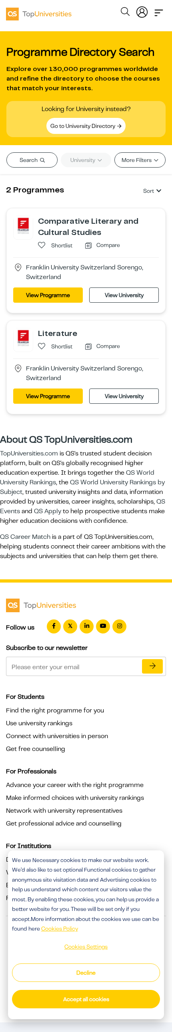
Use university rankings (39, 723)
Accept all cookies (86, 999)
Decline (86, 972)
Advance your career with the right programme (75, 785)
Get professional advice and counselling (64, 824)
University (83, 160)
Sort (148, 190)
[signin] (142, 10)
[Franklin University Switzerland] (23, 225)
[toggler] (158, 10)
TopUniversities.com (29, 453)
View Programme (48, 295)
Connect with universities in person (57, 736)
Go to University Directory (83, 126)
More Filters (137, 160)
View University (124, 295)
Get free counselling (35, 749)
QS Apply (47, 511)
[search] (125, 13)
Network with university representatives (64, 811)
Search (29, 160)
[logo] (39, 11)
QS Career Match (25, 537)
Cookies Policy (59, 928)
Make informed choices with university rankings (75, 798)
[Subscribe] (152, 666)
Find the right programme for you (55, 710)
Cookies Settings (86, 946)
